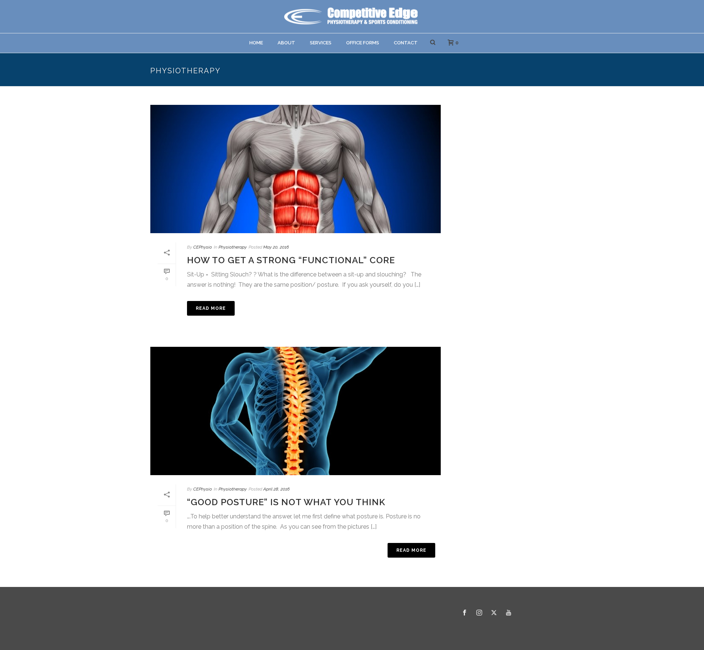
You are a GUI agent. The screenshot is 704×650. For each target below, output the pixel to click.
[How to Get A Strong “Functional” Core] (295, 169)
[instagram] (479, 613)
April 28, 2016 (276, 489)
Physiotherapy (233, 247)
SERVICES (320, 42)
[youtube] (508, 613)
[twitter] (494, 613)
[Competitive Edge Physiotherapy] (352, 16)
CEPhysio (202, 247)
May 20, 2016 (276, 247)
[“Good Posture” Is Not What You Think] (295, 411)
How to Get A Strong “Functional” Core (291, 260)
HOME (256, 42)
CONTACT (406, 42)
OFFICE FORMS (362, 42)
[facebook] (464, 613)
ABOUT (286, 42)
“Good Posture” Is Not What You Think (286, 502)
